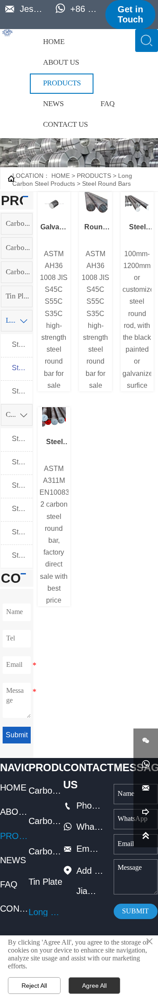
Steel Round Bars (106, 183)
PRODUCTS (94, 175)
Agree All (94, 985)
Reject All (34, 985)
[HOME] (7, 32)
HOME (60, 175)
